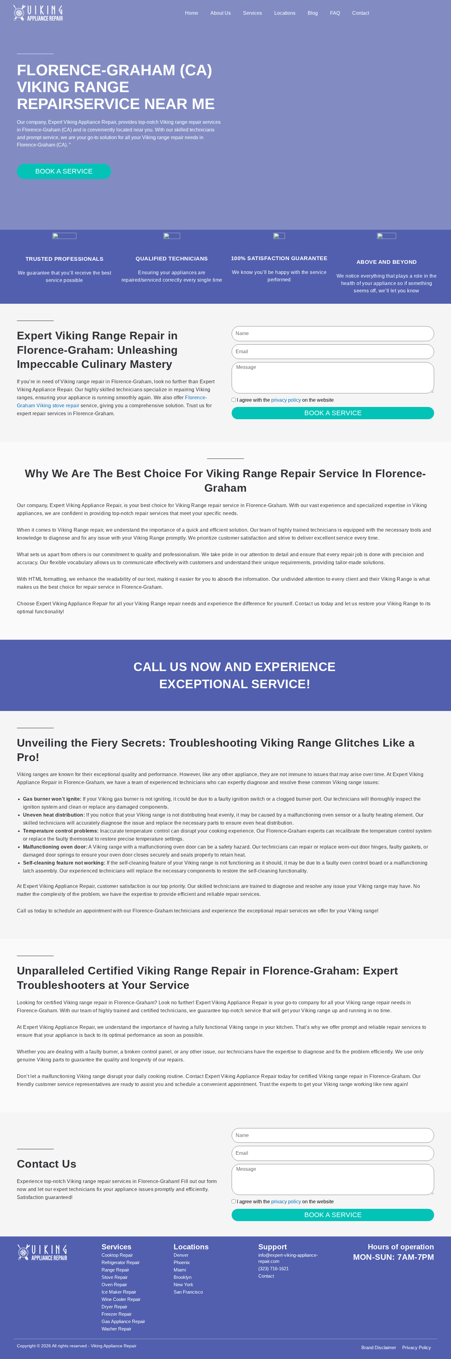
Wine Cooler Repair (121, 1299)
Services (252, 13)
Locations (284, 13)
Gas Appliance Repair (123, 1321)
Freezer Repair (117, 1314)
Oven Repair (114, 1284)
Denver (181, 1255)
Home (191, 13)
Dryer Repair (114, 1306)
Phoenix (182, 1262)
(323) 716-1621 (273, 1268)
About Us (220, 13)
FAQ (335, 13)
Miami (180, 1269)
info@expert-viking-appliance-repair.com (288, 1258)
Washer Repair (116, 1328)
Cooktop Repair (117, 1255)
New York (183, 1284)
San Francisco (188, 1292)
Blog (313, 13)
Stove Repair (115, 1277)
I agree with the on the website (285, 400)
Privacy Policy (416, 1347)
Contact (360, 13)
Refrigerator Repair (121, 1262)
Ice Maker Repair (119, 1292)
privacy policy (286, 400)
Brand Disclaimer (378, 1347)
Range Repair (115, 1269)
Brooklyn (182, 1277)
